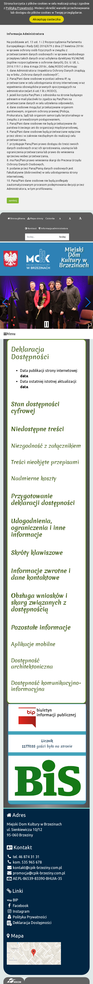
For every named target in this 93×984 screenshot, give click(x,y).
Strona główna (17, 218)
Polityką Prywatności (19, 8)
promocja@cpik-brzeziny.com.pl (38, 873)
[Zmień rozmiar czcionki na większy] (70, 219)
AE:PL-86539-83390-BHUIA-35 (37, 878)
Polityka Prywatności (29, 917)
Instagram (21, 911)
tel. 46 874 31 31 (26, 857)
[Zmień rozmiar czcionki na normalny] (60, 219)
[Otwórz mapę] (34, 953)
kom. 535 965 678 (27, 862)
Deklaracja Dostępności (31, 923)
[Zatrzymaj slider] (46, 324)
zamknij (13, 200)
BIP (15, 900)
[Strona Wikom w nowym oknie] (14, 980)
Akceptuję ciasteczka (46, 19)
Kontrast (32, 228)
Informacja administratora (54, 228)
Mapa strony (36, 218)
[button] (5, 302)
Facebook (20, 906)
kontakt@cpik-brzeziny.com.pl (37, 868)
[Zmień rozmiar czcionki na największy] (80, 219)
